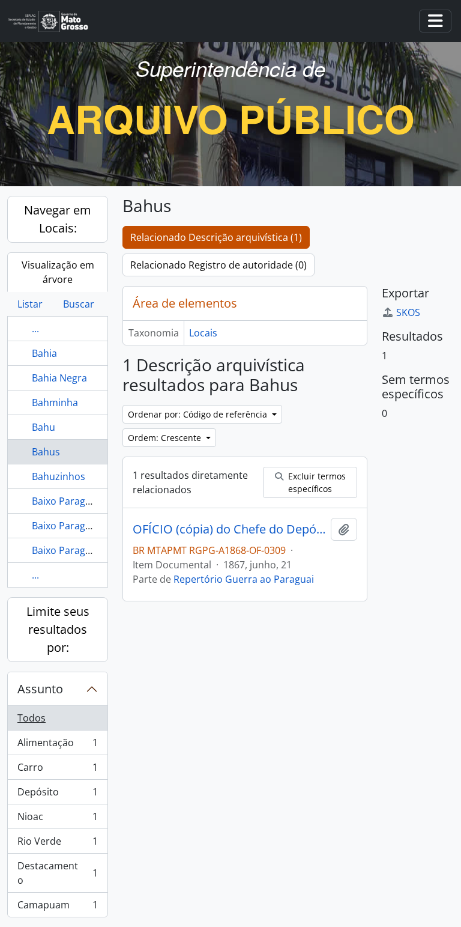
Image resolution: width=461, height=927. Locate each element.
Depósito (57, 794)
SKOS (408, 312)
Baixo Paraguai (65, 501)
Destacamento (57, 873)
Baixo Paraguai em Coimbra (94, 550)
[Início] (53, 21)
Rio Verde (57, 844)
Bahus (46, 451)
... (35, 328)
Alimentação (57, 745)
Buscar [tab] (78, 304)
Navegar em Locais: (57, 219)
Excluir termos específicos (316, 482)
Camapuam (57, 907)
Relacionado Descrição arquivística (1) (216, 237)
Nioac (57, 819)
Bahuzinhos (58, 476)
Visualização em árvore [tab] (58, 272)
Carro (57, 770)
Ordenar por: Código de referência (199, 414)
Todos (31, 718)
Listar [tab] (30, 304)
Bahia (44, 353)
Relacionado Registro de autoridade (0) (218, 265)
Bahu (43, 427)
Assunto (40, 689)
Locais (203, 332)
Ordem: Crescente (165, 437)
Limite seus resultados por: (57, 629)
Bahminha (55, 402)
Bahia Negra (59, 377)
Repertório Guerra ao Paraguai (243, 579)
